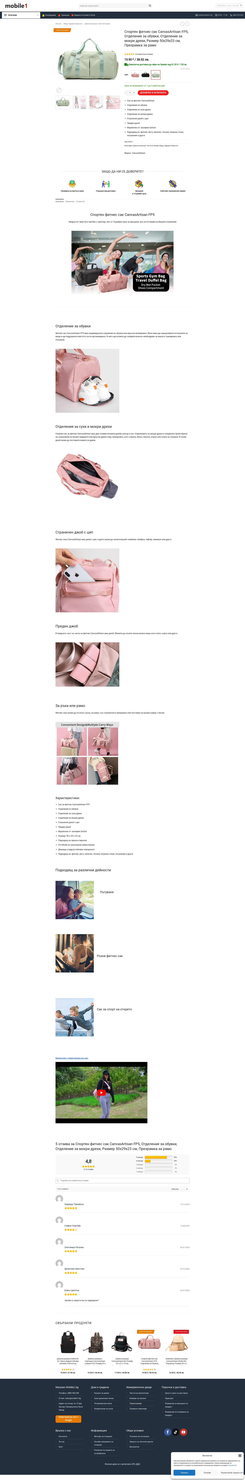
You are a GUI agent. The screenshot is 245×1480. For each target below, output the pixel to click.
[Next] (116, 60)
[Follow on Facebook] (167, 1432)
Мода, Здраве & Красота (73, 24)
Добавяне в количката (153, 93)
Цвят (126, 75)
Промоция (65, 15)
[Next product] (182, 24)
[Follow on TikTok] (175, 1432)
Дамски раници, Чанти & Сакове (97, 24)
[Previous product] (187, 24)
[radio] (135, 74)
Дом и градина (100, 1387)
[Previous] (60, 60)
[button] (240, 1455)
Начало (58, 24)
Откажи (207, 1473)
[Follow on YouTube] (183, 1432)
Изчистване (184, 69)
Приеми (184, 1473)
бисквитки (232, 1465)
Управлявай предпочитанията (231, 1473)
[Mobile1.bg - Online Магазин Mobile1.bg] (38, 6)
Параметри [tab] (69, 201)
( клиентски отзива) (144, 54)
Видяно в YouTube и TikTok (84, 15)
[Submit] (150, 6)
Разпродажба (50, 15)
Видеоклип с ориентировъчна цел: (72, 1058)
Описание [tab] (60, 201)
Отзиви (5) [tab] (80, 201)
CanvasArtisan (138, 153)
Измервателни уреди (139, 1387)
